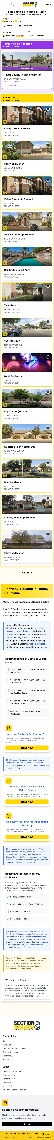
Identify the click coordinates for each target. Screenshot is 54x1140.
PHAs (20, 21)
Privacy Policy (9, 1075)
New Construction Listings (14, 1048)
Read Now (27, 747)
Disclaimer (7, 1082)
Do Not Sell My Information (14, 1090)
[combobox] (39, 35)
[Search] (12, 4)
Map (47, 1134)
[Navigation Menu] (5, 4)
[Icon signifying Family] (5, 121)
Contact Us (8, 1056)
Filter (9, 26)
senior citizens (22, 631)
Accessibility (8, 1086)
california (20, 36)
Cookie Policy (9, 1079)
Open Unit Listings (10, 1052)
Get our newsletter (38, 644)
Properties (9, 21)
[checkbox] (3, 21)
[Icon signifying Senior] (5, 334)
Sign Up (27, 1124)
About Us (7, 1059)
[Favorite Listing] (48, 56)
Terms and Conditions (12, 1071)
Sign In (48, 4)
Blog (5, 1041)
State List (7, 1045)
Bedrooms (27, 26)
